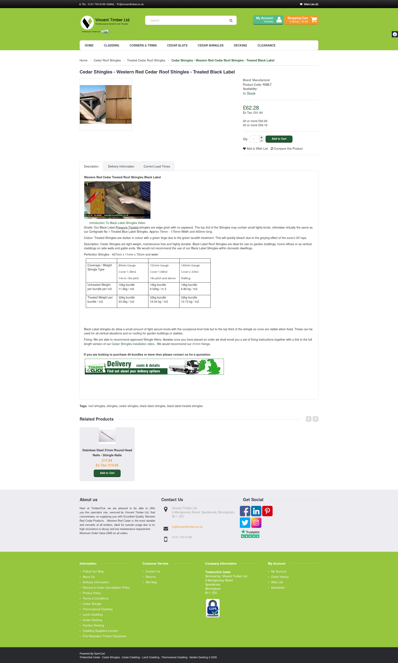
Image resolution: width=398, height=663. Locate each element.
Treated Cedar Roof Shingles (146, 60)
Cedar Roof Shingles (107, 60)
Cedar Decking (92, 620)
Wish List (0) (311, 4)
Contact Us (153, 571)
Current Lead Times (157, 166)
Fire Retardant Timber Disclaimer (104, 636)
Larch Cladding (93, 614)
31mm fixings (201, 344)
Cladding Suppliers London (100, 631)
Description (91, 166)
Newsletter (278, 587)
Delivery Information (121, 166)
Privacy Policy (92, 593)
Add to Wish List (257, 148)
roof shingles (96, 406)
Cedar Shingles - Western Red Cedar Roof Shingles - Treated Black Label (222, 60)
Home (83, 60)
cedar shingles (128, 406)
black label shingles (152, 406)
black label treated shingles (185, 406)
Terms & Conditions (95, 598)
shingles (112, 406)
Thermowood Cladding (98, 609)
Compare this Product (288, 148)
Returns (151, 577)
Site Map (151, 582)
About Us (89, 577)
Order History (280, 577)
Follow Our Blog (93, 571)
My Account (278, 571)
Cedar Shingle (92, 604)
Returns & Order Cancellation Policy (106, 587)
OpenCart (99, 653)
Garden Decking (93, 625)
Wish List (277, 582)
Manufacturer (261, 80)
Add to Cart (107, 473)
